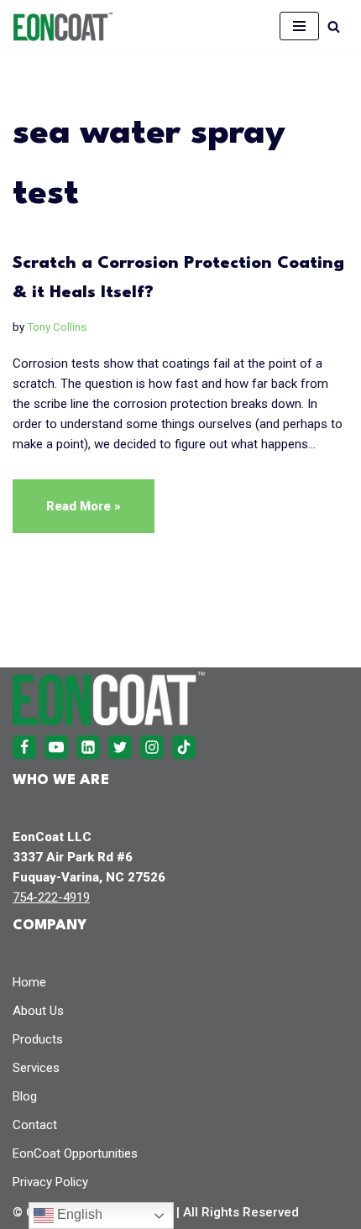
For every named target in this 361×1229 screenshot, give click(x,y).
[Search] (333, 26)
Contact (35, 1124)
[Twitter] (120, 747)
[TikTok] (184, 747)
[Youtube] (56, 747)
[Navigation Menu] (299, 26)
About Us (38, 1010)
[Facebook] (24, 747)
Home (29, 982)
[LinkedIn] (88, 747)
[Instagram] (152, 747)
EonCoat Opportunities (75, 1153)
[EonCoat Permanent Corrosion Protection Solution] (63, 26)
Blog (25, 1096)
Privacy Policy (50, 1182)
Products (38, 1039)
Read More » (67, 515)
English (78, 1214)
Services (36, 1067)
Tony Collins (56, 326)
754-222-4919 (51, 897)
